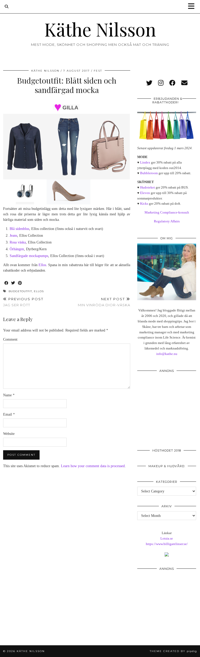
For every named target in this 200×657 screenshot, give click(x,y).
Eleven (145, 193)
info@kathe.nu (166, 354)
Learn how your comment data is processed (93, 466)
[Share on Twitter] (13, 283)
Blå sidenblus (19, 229)
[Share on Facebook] (6, 283)
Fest (98, 70)
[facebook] (172, 83)
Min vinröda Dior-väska (104, 302)
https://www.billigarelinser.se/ (167, 544)
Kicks (144, 203)
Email (9, 414)
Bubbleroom (149, 173)
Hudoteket (147, 187)
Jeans (13, 235)
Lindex (145, 162)
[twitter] (149, 83)
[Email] (184, 83)
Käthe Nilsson (100, 29)
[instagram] (161, 83)
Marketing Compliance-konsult (167, 212)
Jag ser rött (23, 302)
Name (9, 395)
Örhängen (17, 249)
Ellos (42, 265)
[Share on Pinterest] (20, 283)
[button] (193, 6)
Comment (10, 339)
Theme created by (173, 651)
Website (9, 434)
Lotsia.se (166, 538)
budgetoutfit (20, 291)
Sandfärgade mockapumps (29, 256)
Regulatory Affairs (167, 221)
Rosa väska (18, 242)
